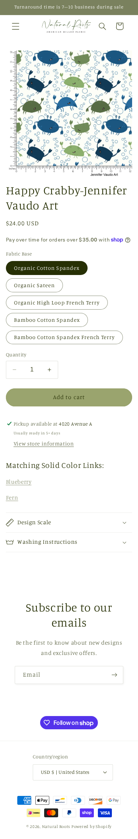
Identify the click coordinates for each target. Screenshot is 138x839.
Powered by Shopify (91, 826)
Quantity (16, 354)
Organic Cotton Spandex (46, 268)
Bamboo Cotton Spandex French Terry (64, 337)
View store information (44, 443)
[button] (15, 26)
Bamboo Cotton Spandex (47, 320)
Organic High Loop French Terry (57, 302)
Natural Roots (56, 826)
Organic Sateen (34, 285)
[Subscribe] (114, 675)
